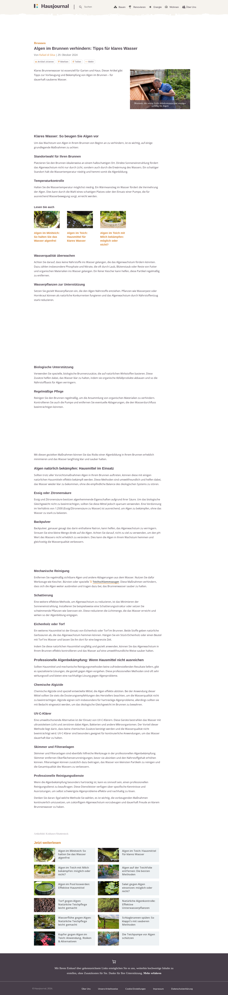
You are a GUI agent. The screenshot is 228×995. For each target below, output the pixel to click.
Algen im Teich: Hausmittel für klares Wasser (77, 236)
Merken (64, 61)
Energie (158, 6)
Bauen (122, 6)
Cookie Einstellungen (135, 988)
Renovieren (139, 6)
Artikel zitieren (46, 61)
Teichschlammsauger (106, 581)
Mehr (91, 61)
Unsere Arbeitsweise (108, 988)
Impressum (158, 988)
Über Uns (191, 6)
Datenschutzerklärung (182, 988)
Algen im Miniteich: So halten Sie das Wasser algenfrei (47, 236)
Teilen (77, 61)
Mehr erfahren (152, 973)
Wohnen (174, 6)
